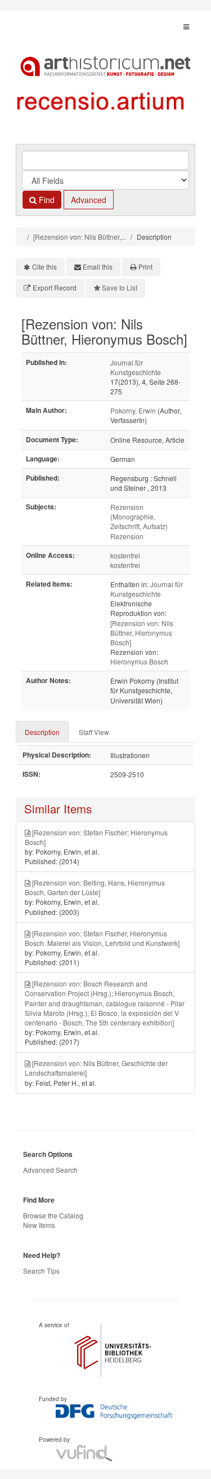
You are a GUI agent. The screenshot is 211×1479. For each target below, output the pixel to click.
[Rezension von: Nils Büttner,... (79, 236)
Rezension (126, 536)
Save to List (119, 287)
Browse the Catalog (53, 1215)
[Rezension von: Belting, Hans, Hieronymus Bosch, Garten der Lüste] (95, 887)
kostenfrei (125, 555)
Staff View (94, 732)
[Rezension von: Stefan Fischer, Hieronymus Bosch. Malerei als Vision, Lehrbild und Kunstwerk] (102, 938)
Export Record (55, 287)
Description (42, 732)
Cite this (44, 266)
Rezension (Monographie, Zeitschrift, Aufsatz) (139, 516)
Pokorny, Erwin (133, 410)
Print (145, 266)
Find (46, 199)
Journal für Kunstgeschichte (135, 367)
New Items (39, 1225)
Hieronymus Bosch (139, 661)
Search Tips (41, 1270)
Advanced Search (50, 1169)
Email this (98, 266)
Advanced (88, 199)
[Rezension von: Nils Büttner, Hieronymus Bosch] (141, 632)
